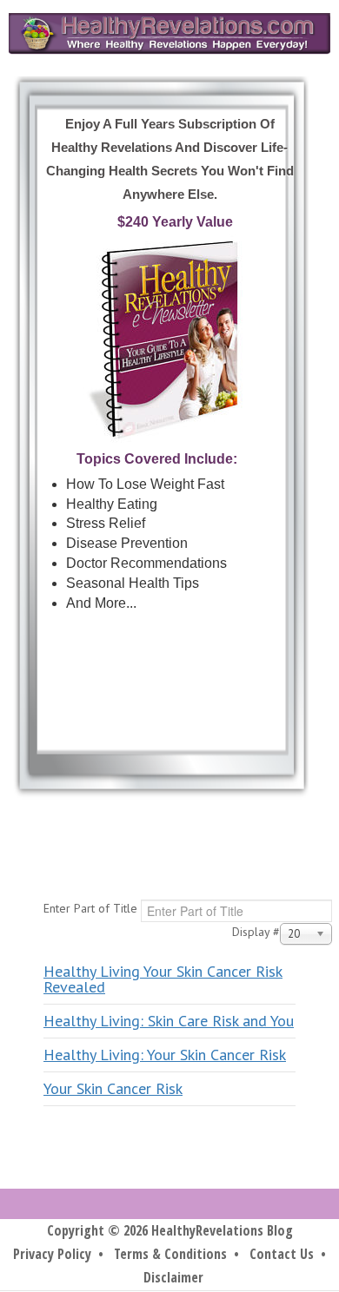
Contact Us (281, 1253)
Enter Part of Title (92, 908)
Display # (256, 931)
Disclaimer (173, 1277)
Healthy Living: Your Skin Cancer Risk (164, 1055)
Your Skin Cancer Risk (113, 1088)
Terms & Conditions (170, 1253)
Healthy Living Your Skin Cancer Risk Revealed (162, 979)
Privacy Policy (52, 1253)
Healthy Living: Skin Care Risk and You (168, 1021)
